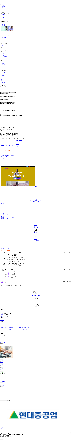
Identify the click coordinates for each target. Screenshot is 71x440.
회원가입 (2, 79)
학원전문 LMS (2, 5)
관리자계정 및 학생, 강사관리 (36, 295)
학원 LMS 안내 (3, 14)
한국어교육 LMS (3, 6)
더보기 (2, 320)
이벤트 (3, 55)
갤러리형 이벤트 (5, 56)
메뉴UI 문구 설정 (4, 64)
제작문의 (3, 38)
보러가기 (36, 293)
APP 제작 (2, 7)
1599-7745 (2, 435)
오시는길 (4, 73)
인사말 (4, 72)
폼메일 (3, 17)
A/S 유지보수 (3, 75)
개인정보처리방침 (3, 428)
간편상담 (3, 63)
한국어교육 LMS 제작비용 (5, 37)
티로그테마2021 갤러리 (3, 314)
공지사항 (3, 74)
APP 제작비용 (3, 53)
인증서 (3, 16)
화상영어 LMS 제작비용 (4, 24)
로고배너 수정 (3, 65)
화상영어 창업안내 (4, 25)
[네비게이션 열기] (0, 4)
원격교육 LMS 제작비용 (4, 45)
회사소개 (2, 427)
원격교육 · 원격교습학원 (3, 82)
